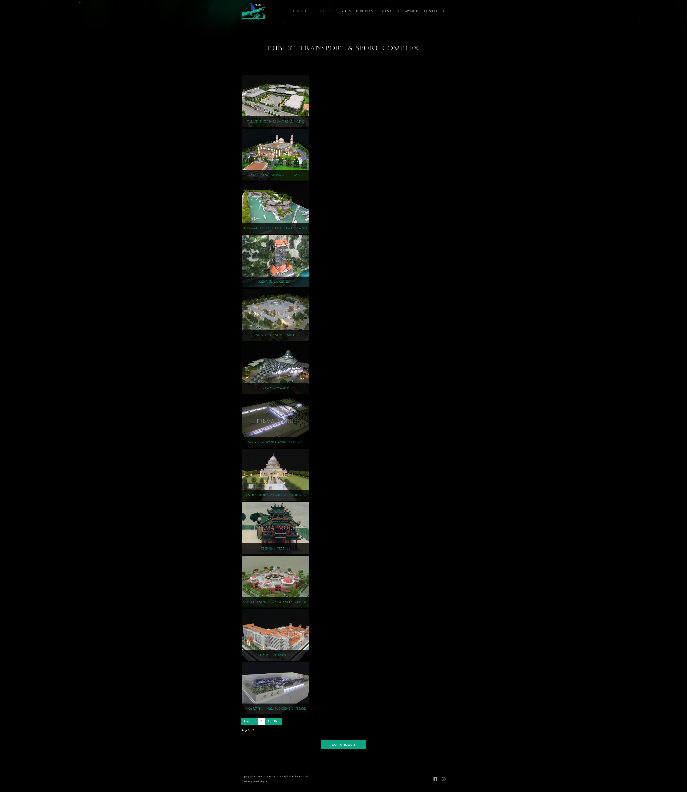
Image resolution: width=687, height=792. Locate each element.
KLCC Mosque (275, 388)
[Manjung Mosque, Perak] (275, 154)
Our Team (365, 11)
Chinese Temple (275, 548)
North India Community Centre (275, 602)
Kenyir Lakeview (275, 282)
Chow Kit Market (275, 655)
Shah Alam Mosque (275, 335)
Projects (323, 11)
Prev (246, 721)
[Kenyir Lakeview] (275, 261)
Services (343, 11)
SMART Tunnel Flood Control (275, 709)
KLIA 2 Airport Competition (275, 442)
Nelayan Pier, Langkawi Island (275, 228)
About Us (300, 11)
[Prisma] (253, 11)
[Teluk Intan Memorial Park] (275, 100)
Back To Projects (343, 744)
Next (277, 721)
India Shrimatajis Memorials (275, 495)
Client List (389, 11)
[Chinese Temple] (275, 527)
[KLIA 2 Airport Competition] (275, 421)
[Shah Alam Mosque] (275, 314)
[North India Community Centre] (275, 581)
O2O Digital (261, 781)
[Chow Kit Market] (275, 634)
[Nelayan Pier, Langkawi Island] (275, 207)
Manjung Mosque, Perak (275, 175)
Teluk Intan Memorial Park (275, 121)
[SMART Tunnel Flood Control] (275, 688)
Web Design (247, 781)
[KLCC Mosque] (275, 367)
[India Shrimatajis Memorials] (275, 474)
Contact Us (434, 11)
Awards (411, 11)
